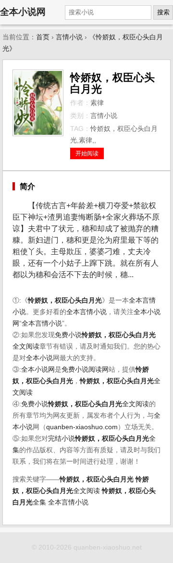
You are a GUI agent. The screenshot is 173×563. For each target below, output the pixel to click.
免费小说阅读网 (85, 369)
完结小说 (61, 438)
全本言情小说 (86, 312)
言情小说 (69, 37)
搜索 (163, 12)
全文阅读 (98, 404)
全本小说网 (23, 12)
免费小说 (68, 335)
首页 (42, 37)
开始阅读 (87, 153)
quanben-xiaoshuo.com (82, 427)
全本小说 (39, 358)
